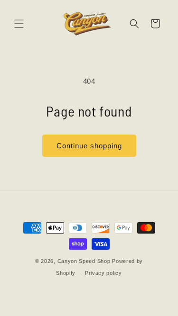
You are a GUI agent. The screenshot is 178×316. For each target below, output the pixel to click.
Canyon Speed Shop (84, 261)
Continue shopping (89, 146)
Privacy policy (103, 273)
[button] (19, 23)
